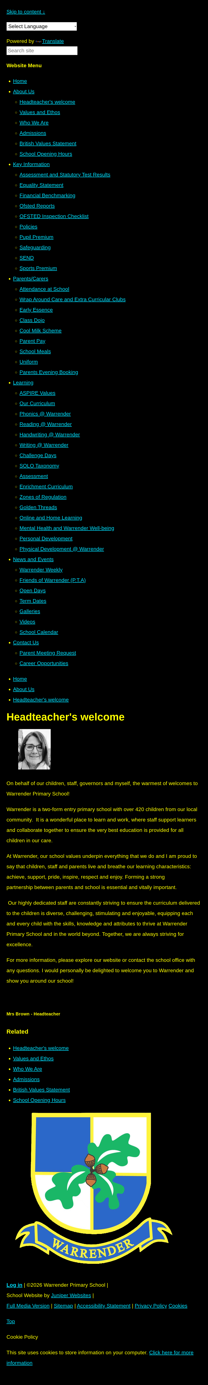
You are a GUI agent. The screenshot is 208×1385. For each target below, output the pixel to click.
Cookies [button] (178, 1306)
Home (20, 679)
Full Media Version (28, 1306)
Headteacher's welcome (41, 700)
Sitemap (63, 1306)
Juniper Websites (71, 1295)
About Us (23, 689)
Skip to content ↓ (25, 12)
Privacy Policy (151, 1306)
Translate (53, 41)
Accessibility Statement (103, 1306)
